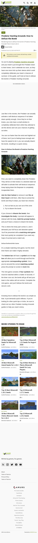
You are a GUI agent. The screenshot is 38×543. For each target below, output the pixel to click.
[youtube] (20, 464)
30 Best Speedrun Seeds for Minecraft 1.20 (8, 342)
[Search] (24, 3)
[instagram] (7, 464)
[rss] (3, 464)
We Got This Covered (19, 505)
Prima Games (19, 500)
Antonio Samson (6, 420)
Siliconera (19, 503)
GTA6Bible (19, 527)
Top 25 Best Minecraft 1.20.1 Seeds (9, 391)
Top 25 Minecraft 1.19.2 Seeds (26, 414)
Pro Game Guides (19, 490)
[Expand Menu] (31, 3)
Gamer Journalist (19, 510)
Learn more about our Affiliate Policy (9, 316)
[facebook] (16, 464)
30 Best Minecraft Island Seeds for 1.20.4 (9, 364)
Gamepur (19, 495)
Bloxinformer (19, 525)
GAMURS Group (33, 532)
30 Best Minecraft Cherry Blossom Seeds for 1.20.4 (9, 415)
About (3, 472)
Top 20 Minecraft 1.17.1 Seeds (26, 391)
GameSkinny (19, 513)
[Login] (35, 3)
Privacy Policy (5, 477)
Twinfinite (19, 493)
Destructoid (19, 508)
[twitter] (12, 464)
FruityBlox (19, 522)
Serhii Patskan (5, 347)
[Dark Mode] (28, 3)
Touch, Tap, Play (19, 520)
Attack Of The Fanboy (19, 498)
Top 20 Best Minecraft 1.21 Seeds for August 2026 (28, 342)
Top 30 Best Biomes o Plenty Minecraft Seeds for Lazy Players (28, 366)
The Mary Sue (19, 518)
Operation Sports (19, 515)
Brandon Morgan (25, 372)
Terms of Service (6, 474)
